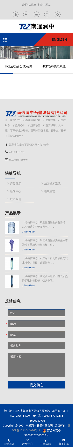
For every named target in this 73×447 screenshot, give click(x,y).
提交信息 (37, 384)
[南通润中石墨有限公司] (36, 26)
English (59, 39)
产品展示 (13, 213)
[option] (36, 52)
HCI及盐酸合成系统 (18, 66)
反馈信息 (13, 301)
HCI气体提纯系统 (54, 66)
